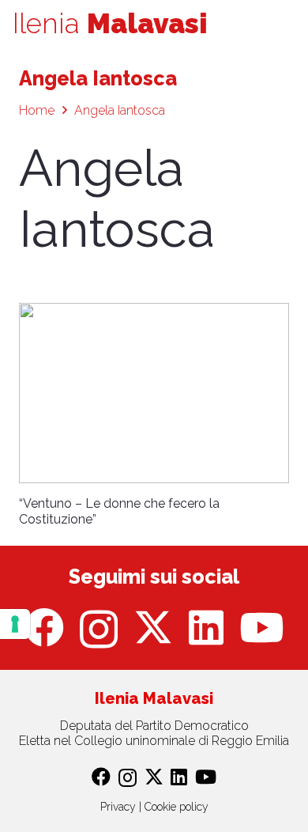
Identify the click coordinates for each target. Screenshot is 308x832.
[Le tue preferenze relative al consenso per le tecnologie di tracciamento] (15, 624)
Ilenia (110, 23)
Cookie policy (176, 806)
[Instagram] (99, 629)
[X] (153, 627)
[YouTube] (261, 627)
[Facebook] (44, 627)
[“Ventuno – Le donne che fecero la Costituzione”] (154, 393)
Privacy (118, 806)
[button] (286, 23)
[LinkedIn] (206, 627)
